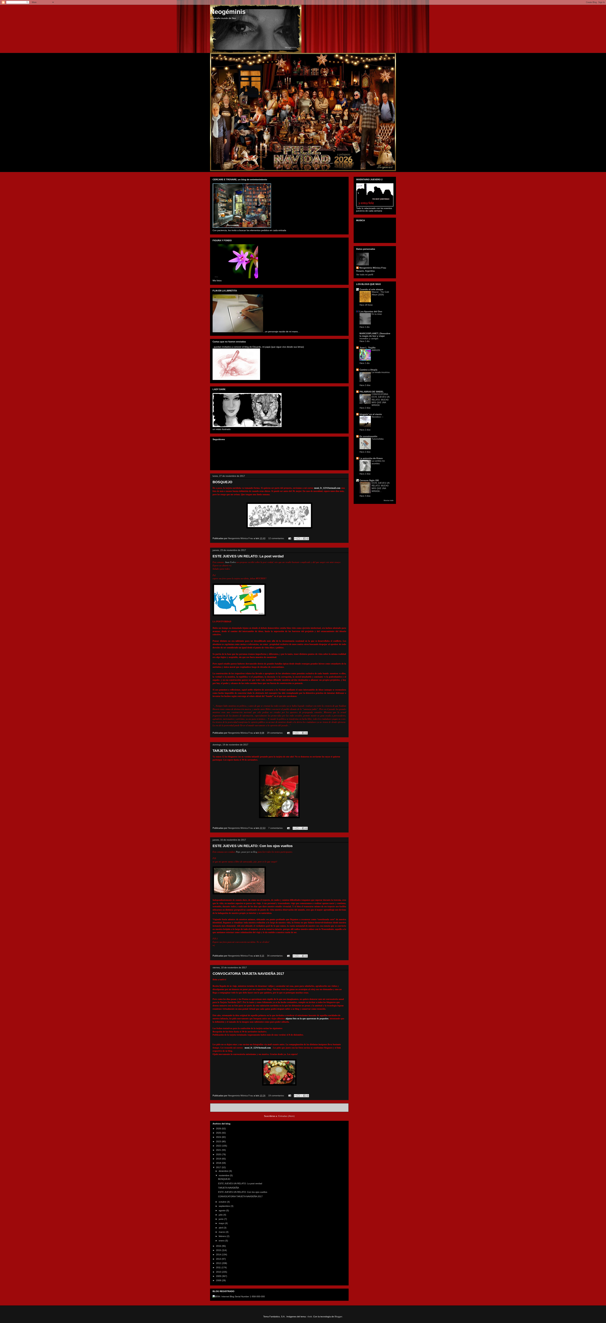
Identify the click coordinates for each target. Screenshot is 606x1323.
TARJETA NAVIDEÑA (230, 751)
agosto (222, 1210)
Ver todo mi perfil (364, 274)
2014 (219, 1254)
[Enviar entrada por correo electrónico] (289, 538)
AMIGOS (376, 350)
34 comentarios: (275, 955)
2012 (219, 1263)
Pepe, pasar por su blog (247, 851)
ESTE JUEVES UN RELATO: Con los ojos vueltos (253, 846)
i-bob (309, 1316)
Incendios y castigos (368, 338)
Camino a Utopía (368, 369)
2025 (219, 1133)
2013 (219, 1259)
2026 (219, 1128)
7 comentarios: (276, 828)
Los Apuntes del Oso (370, 311)
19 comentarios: (276, 1095)
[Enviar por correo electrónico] (295, 538)
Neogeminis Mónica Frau (372, 267)
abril (221, 1227)
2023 (219, 1141)
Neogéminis (228, 11)
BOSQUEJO (222, 482)
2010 (219, 1272)
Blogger (338, 1316)
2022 (219, 1145)
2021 (219, 1150)
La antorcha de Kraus (371, 458)
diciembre (224, 1171)
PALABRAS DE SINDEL (371, 391)
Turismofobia (377, 439)
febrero (223, 1236)
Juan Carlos (230, 562)
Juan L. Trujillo (367, 347)
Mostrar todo (388, 500)
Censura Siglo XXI (369, 480)
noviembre (224, 1175)
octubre (223, 1202)
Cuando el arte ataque (371, 289)
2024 (219, 1137)
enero (222, 1240)
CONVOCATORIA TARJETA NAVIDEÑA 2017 (248, 974)
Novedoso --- (377, 417)
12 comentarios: (276, 538)
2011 (218, 1267)
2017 (219, 1167)
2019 (219, 1158)
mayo (222, 1223)
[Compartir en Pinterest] (307, 538)
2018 (219, 1163)
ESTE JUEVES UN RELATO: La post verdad (248, 556)
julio (221, 1214)
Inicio (283, 1107)
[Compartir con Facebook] (304, 538)
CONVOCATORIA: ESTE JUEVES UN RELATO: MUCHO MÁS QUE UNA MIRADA (380, 399)
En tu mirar (377, 314)
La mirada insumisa (380, 372)
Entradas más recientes (227, 1107)
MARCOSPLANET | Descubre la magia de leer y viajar (374, 334)
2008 (219, 1280)
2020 (219, 1154)
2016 (219, 1246)
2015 (219, 1250)
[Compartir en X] (301, 538)
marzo (222, 1232)
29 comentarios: (275, 733)
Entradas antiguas (335, 1107)
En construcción (368, 436)
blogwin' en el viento (370, 414)
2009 (219, 1276)
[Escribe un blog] (298, 538)
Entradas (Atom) (286, 1116)
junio (221, 1219)
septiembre (225, 1206)
